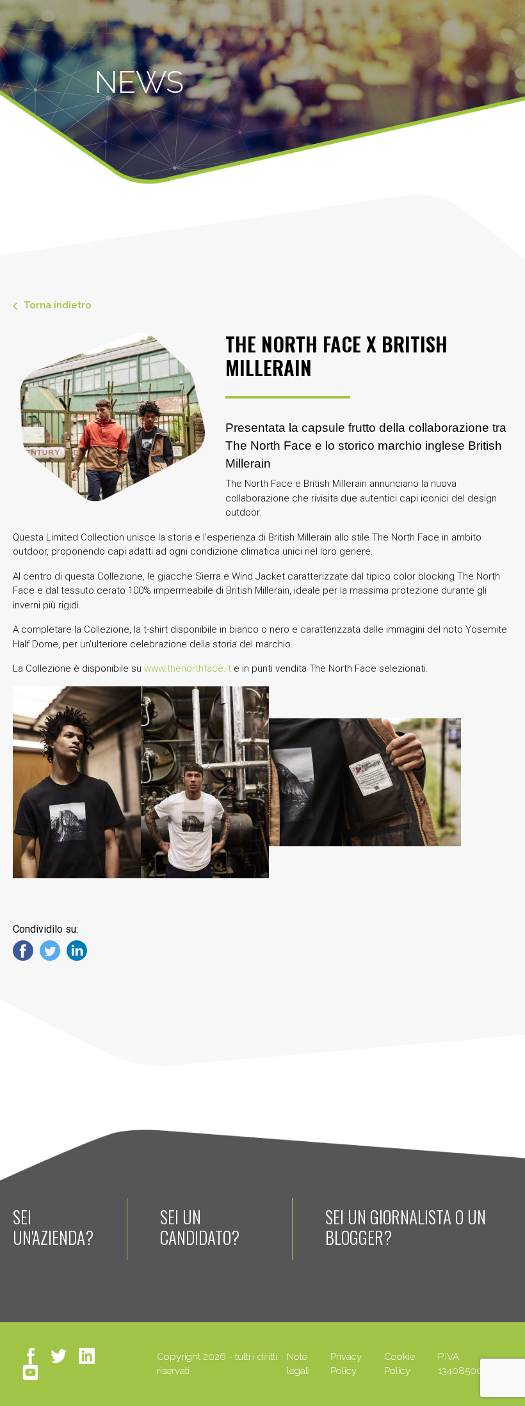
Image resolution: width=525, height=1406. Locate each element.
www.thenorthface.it (187, 668)
